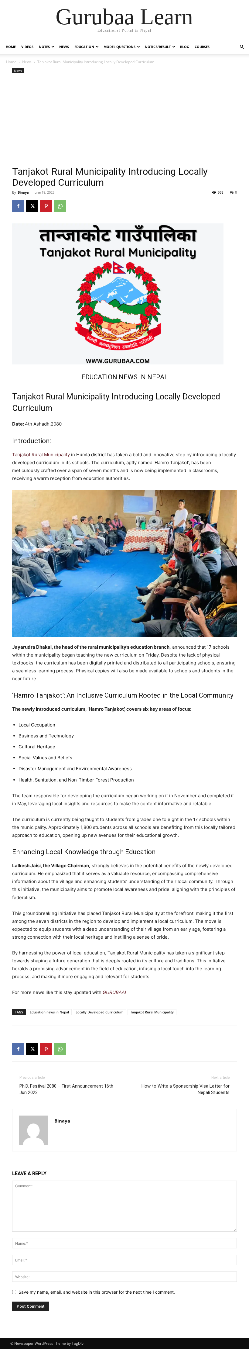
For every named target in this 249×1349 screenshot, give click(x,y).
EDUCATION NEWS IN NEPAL (124, 377)
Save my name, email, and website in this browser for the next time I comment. (97, 1292)
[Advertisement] (124, 120)
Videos (27, 46)
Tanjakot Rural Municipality (41, 454)
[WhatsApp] (60, 206)
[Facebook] (18, 206)
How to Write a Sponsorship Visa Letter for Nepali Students (186, 1089)
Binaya (23, 192)
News (64, 46)
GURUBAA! (114, 992)
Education (84, 46)
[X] (32, 206)
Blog (184, 46)
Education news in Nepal (49, 1012)
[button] (241, 47)
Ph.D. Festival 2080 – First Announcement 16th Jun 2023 (66, 1089)
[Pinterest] (46, 206)
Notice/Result (158, 46)
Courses (202, 46)
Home (11, 46)
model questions (119, 46)
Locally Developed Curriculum (100, 1012)
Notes (44, 46)
